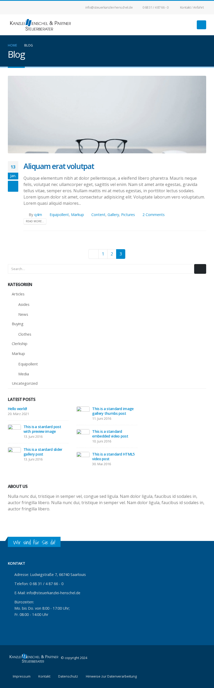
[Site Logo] (40, 25)
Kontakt (44, 676)
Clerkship (19, 343)
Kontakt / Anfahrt (192, 7)
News (23, 314)
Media (23, 373)
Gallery (113, 214)
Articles (18, 293)
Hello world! (17, 408)
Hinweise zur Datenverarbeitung (111, 676)
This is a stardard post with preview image (42, 429)
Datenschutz (68, 676)
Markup (77, 214)
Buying (17, 323)
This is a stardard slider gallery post (42, 452)
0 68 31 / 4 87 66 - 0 (155, 7)
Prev (93, 254)
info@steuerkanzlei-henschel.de (109, 7)
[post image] (107, 114)
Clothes (24, 334)
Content (98, 214)
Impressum (22, 676)
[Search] (200, 268)
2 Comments (153, 214)
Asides (23, 304)
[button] (201, 24)
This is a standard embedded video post (110, 434)
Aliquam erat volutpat (58, 166)
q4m (38, 214)
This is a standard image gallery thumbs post (112, 411)
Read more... (35, 221)
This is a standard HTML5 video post (113, 456)
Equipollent (59, 214)
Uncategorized (25, 383)
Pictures (128, 214)
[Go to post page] (14, 430)
